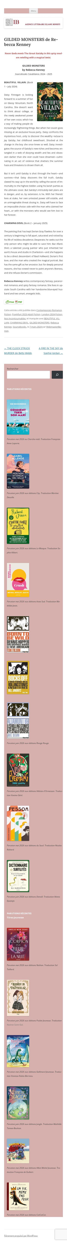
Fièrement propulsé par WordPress (21, 1235)
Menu (33, 10)
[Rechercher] (57, 375)
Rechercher (12, 368)
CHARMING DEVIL (19, 322)
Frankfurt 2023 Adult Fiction (26, 314)
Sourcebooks (19, 326)
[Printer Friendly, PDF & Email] (13, 302)
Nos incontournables (15, 318)
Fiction (7, 314)
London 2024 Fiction (51, 314)
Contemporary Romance (49, 310)
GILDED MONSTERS (39, 322)
